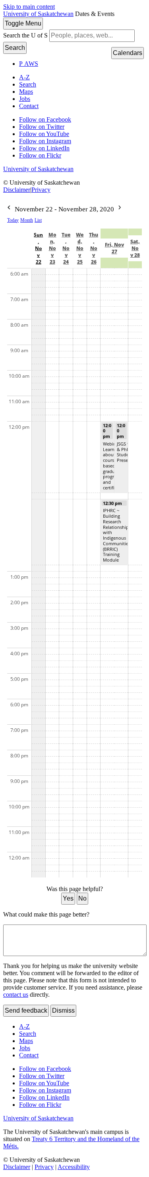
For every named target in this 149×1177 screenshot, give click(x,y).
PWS (28, 63)
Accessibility (74, 1166)
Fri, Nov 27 (114, 248)
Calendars (127, 52)
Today (13, 220)
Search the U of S (25, 35)
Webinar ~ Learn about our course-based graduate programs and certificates (114, 466)
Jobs (24, 98)
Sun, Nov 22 (38, 248)
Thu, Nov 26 (93, 248)
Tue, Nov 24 (66, 248)
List (38, 220)
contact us (15, 994)
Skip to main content (29, 6)
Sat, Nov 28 (135, 248)
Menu (23, 23)
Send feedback (26, 1010)
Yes (68, 898)
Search (15, 47)
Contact (29, 106)
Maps (26, 91)
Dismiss (63, 1010)
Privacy (40, 189)
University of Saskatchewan (38, 13)
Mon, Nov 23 (52, 248)
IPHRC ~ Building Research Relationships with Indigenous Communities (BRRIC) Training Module (117, 535)
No (82, 898)
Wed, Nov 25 (79, 248)
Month (26, 220)
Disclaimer (16, 189)
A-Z (24, 77)
